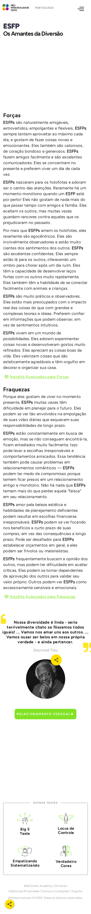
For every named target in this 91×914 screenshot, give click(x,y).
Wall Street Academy (38, 886)
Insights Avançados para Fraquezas (42, 596)
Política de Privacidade (24, 891)
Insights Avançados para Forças (39, 376)
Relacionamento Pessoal (43, 714)
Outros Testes (45, 802)
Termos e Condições (55, 891)
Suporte (76, 891)
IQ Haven (61, 886)
